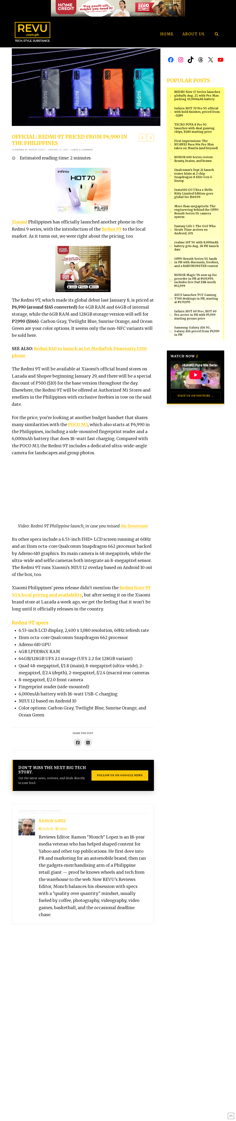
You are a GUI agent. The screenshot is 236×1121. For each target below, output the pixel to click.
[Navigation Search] (216, 24)
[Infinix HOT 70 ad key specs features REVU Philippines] (83, 190)
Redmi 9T (112, 229)
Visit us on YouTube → (196, 395)
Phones (19, 150)
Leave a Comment (82, 150)
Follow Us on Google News (120, 775)
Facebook (47, 828)
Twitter (62, 828)
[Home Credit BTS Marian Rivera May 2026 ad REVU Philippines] (83, 268)
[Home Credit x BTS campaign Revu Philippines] (118, 8)
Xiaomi (19, 222)
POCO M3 (78, 424)
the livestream (134, 526)
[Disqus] (83, 970)
